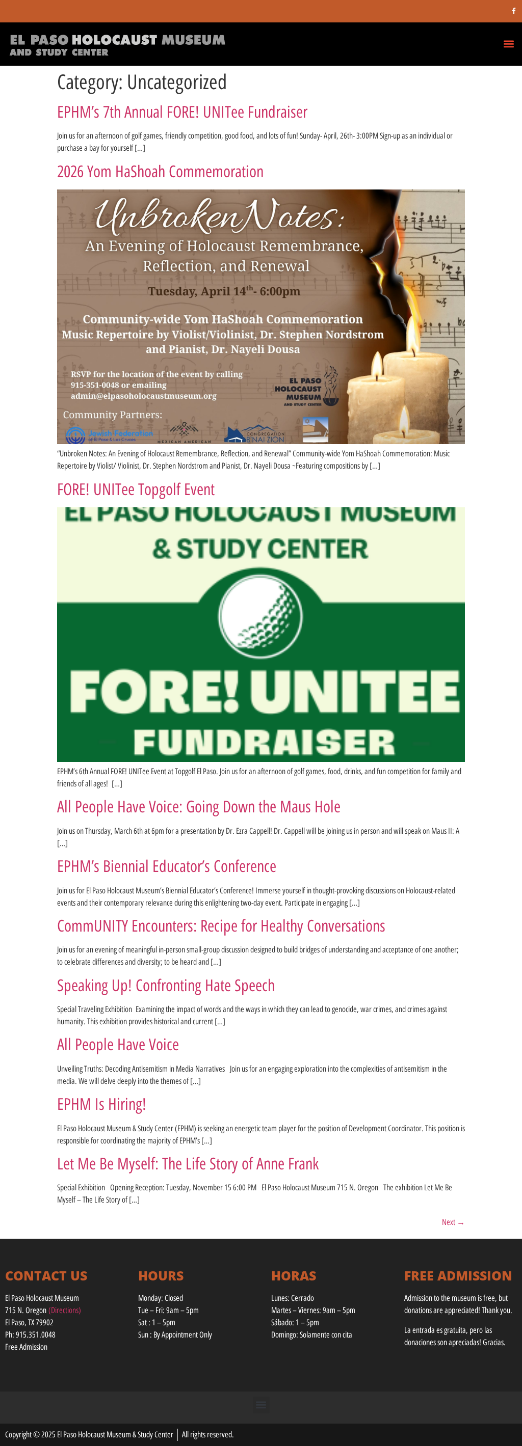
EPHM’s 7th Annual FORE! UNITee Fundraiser (182, 112)
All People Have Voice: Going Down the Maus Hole (199, 806)
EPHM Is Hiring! (101, 1104)
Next (453, 1222)
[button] (508, 43)
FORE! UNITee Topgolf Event (136, 489)
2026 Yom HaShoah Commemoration (160, 171)
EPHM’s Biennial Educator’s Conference (166, 866)
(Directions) (64, 1310)
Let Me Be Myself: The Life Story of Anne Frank (188, 1164)
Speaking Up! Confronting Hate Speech (166, 985)
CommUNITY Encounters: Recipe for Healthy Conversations (221, 926)
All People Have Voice (118, 1044)
